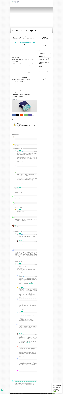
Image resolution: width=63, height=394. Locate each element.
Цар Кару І (16, 225)
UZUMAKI (16, 144)
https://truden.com (19, 124)
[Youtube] (50, 0)
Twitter (43, 393)
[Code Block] (22, 139)
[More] (23, 99)
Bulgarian (54, 393)
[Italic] (16, 139)
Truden (18, 150)
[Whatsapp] (15, 99)
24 (20, 32)
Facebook (41, 393)
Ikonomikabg (24, 347)
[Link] (23, 139)
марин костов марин (18, 187)
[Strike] (18, 139)
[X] (49, 0)
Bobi (21, 264)
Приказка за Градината (42, 79)
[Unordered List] (20, 139)
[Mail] (46, 0)
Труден (13, 32)
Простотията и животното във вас (16, 119)
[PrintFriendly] (16, 99)
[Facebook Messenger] (18, 99)
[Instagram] (45, 0)
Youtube (45, 393)
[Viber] (17, 99)
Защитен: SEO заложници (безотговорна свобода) (32, 119)
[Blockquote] (21, 139)
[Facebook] (44, 0)
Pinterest (50, 393)
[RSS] (48, 0)
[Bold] (15, 139)
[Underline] (17, 139)
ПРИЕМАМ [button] (54, 391)
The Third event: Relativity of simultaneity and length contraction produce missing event (44, 59)
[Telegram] (22, 99)
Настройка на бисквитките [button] (56, 390)
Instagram (47, 393)
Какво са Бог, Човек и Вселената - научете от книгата (25, 42)
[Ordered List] (19, 139)
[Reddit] (14, 99)
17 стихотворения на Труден (42, 78)
